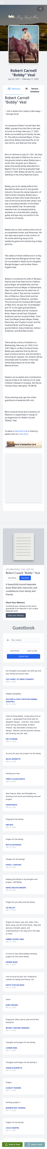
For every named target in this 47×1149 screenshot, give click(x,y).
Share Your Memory (16, 615)
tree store (23, 434)
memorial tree (20, 431)
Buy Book (25, 578)
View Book (12, 578)
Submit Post (23, 656)
